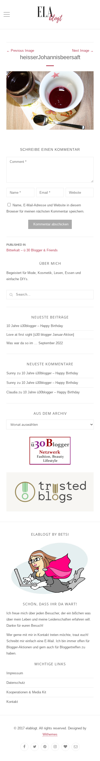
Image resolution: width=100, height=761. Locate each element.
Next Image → (83, 50)
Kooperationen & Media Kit (26, 692)
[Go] (11, 294)
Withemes (50, 734)
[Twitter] (35, 747)
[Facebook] (24, 747)
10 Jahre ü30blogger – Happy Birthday (34, 326)
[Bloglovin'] (65, 747)
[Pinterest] (45, 747)
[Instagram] (55, 747)
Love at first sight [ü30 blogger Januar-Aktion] (40, 335)
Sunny (11, 373)
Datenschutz (15, 683)
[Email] (76, 747)
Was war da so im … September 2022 (34, 343)
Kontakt (12, 702)
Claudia (11, 392)
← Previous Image (20, 50)
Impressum (14, 673)
